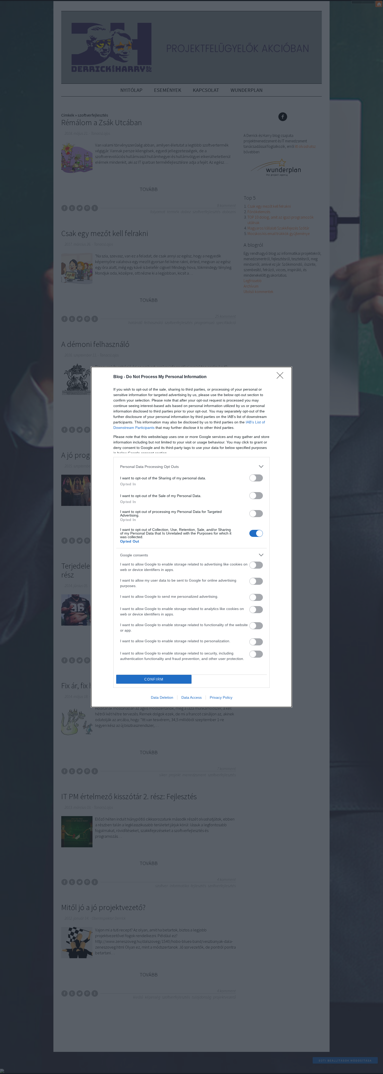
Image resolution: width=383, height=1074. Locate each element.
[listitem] (191, 466)
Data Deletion (162, 697)
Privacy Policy (221, 697)
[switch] (256, 477)
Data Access (191, 697)
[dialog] (191, 537)
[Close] (282, 377)
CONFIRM (154, 679)
